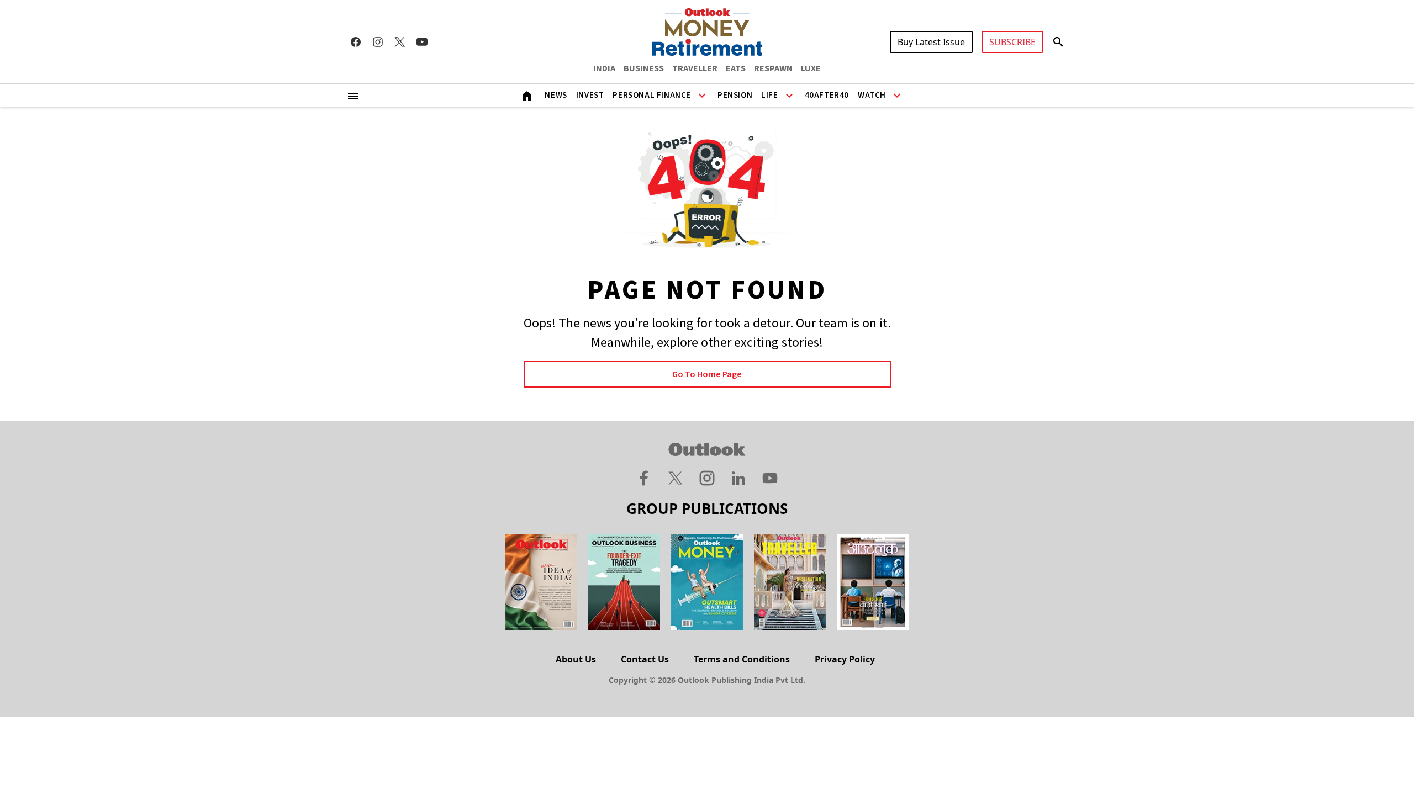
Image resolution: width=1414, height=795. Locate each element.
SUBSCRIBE (1012, 42)
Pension (734, 95)
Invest (590, 95)
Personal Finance (652, 95)
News (556, 95)
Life (769, 95)
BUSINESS (644, 68)
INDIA (604, 68)
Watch (872, 95)
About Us (576, 659)
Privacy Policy (845, 659)
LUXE (811, 68)
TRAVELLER (694, 68)
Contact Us (645, 659)
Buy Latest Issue (931, 42)
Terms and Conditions (742, 659)
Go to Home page (707, 374)
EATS (736, 68)
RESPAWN (773, 68)
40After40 (827, 95)
